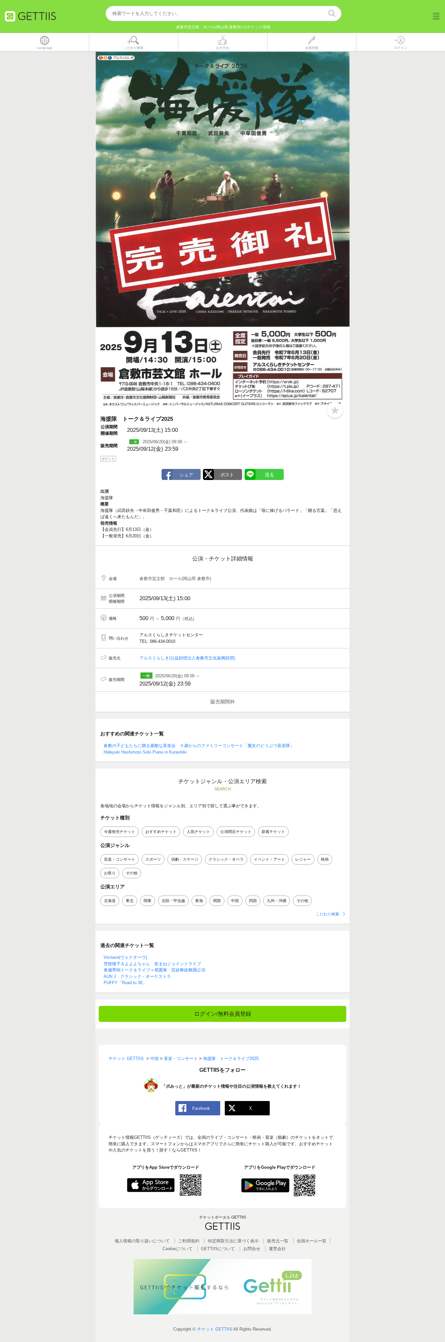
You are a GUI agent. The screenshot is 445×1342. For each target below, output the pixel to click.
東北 (130, 900)
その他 (131, 873)
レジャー (303, 859)
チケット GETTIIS (214, 1329)
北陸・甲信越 (173, 900)
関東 (147, 900)
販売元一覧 (277, 1240)
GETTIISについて (218, 1248)
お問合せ (251, 1248)
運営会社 (277, 1248)
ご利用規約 (188, 1240)
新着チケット (273, 831)
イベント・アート (269, 859)
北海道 (110, 900)
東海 (199, 900)
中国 (235, 900)
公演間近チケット (235, 831)
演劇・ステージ (184, 859)
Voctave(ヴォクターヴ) (125, 957)
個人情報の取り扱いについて (142, 1240)
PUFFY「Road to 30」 (125, 982)
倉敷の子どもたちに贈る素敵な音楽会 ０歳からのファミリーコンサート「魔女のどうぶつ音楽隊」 (199, 745)
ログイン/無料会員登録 (222, 1014)
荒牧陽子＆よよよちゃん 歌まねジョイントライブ (152, 963)
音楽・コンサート (119, 859)
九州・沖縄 (276, 900)
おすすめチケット (161, 831)
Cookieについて (178, 1248)
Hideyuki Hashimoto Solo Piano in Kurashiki (145, 752)
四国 (253, 900)
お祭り (110, 873)
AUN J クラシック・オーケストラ (137, 976)
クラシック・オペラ (226, 859)
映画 (325, 859)
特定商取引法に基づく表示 (233, 1240)
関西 (217, 900)
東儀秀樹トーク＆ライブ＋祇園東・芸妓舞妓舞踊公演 (154, 970)
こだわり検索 (327, 914)
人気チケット (198, 831)
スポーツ (153, 859)
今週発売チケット (119, 831)
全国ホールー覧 (311, 1240)
